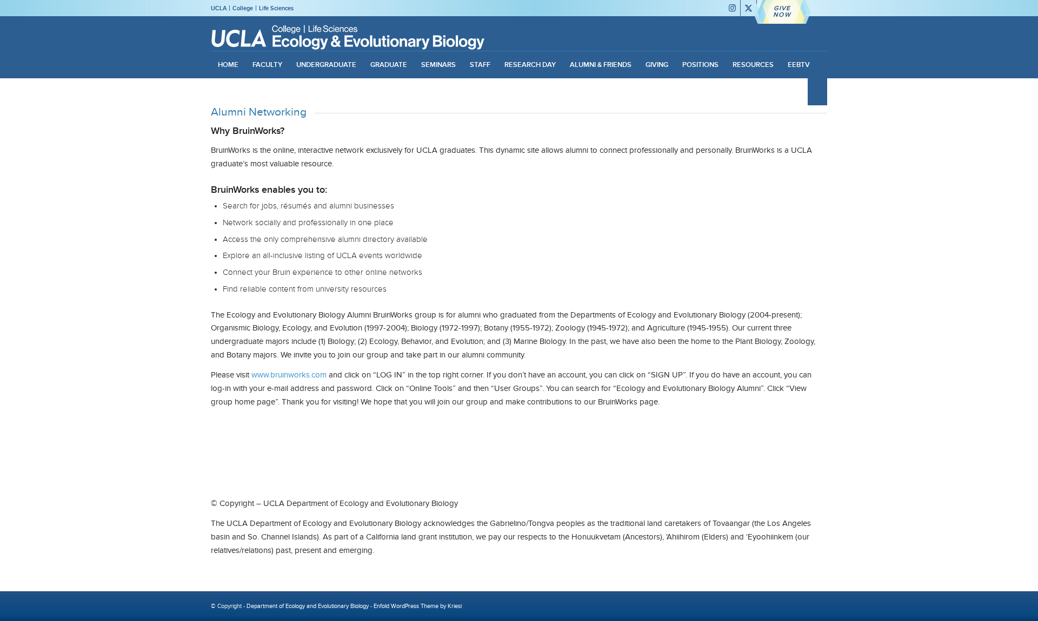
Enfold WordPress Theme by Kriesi (418, 606)
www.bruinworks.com (289, 374)
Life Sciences (276, 8)
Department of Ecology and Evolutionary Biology (308, 606)
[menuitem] (228, 64)
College (242, 8)
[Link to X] (748, 8)
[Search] (817, 91)
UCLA (219, 8)
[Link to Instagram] (732, 8)
